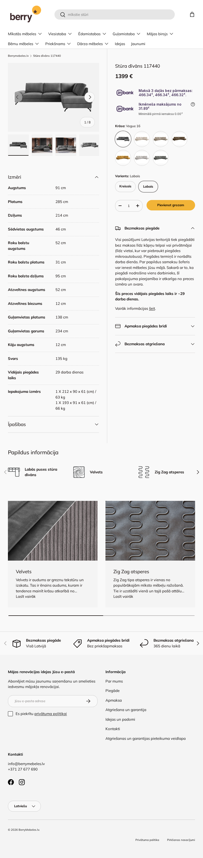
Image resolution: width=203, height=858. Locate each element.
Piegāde (112, 690)
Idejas (120, 43)
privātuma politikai (50, 713)
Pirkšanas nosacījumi (181, 840)
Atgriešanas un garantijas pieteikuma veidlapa (145, 738)
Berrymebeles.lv (18, 56)
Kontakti (112, 728)
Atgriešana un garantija (125, 709)
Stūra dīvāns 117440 (47, 56)
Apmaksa (113, 700)
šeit (152, 308)
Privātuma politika (147, 840)
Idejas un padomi (120, 719)
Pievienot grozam (170, 205)
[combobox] (114, 14)
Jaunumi (138, 43)
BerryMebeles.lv (29, 829)
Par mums (114, 681)
